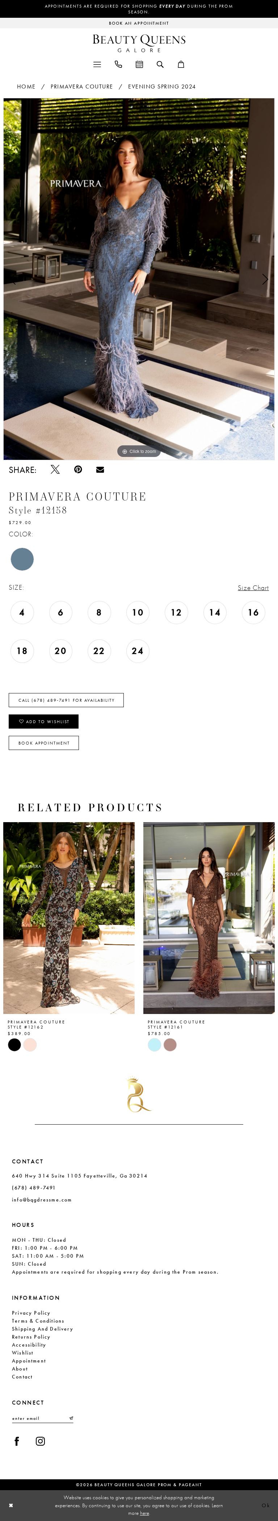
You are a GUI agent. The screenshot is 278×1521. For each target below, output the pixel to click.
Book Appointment (44, 743)
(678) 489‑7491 (34, 1187)
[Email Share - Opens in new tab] (100, 469)
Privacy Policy (31, 1313)
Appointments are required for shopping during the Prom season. (139, 9)
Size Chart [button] (253, 587)
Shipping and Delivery (42, 1329)
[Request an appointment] (139, 63)
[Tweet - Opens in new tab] (55, 469)
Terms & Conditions (38, 1321)
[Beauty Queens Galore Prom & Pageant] (139, 43)
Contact (22, 1376)
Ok (266, 1505)
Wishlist (22, 1352)
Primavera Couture (82, 86)
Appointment (29, 1360)
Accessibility (29, 1344)
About (20, 1368)
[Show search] (160, 64)
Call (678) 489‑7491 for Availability (66, 700)
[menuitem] (97, 63)
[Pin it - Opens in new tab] (78, 469)
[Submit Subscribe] (70, 1418)
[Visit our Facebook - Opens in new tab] (17, 1441)
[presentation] (69, 918)
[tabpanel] (139, 279)
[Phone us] (118, 63)
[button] (97, 63)
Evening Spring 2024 (162, 86)
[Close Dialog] (11, 1505)
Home (26, 86)
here (144, 1513)
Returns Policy (31, 1337)
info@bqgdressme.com (42, 1199)
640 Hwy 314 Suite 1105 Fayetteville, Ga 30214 (80, 1175)
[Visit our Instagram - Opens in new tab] (40, 1441)
